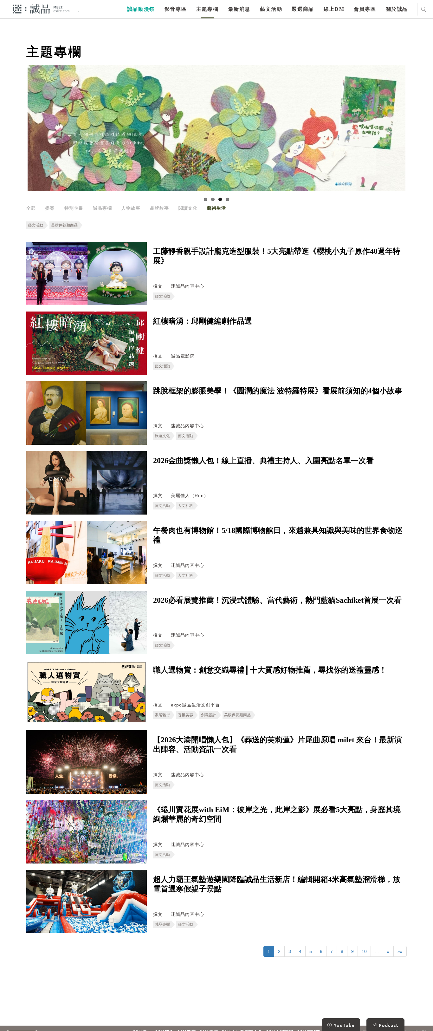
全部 (31, 208)
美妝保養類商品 (64, 225)
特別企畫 (73, 208)
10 (364, 951)
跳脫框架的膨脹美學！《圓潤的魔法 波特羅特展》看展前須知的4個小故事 (277, 391)
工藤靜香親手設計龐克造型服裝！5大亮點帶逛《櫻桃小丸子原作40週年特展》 (276, 256)
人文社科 (185, 505)
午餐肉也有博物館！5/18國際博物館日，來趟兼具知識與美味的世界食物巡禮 (278, 535)
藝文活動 (271, 9)
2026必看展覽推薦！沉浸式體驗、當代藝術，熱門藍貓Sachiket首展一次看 (277, 600)
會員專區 (365, 9)
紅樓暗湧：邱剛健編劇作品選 (202, 321)
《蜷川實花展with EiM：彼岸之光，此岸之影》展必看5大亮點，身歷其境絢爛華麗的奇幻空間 (277, 814)
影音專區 (176, 9)
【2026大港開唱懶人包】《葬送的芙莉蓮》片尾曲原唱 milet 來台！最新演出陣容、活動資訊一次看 (277, 744)
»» (400, 951)
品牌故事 (159, 208)
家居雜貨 (162, 715)
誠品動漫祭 (141, 9)
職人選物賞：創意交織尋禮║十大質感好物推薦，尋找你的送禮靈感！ (270, 670)
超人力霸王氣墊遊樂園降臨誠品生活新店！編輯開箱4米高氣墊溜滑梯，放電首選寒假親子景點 (276, 884)
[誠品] (41, 8)
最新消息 (239, 9)
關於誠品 (397, 9)
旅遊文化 (162, 436)
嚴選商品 (303, 9)
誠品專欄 (102, 208)
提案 (50, 208)
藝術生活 (216, 208)
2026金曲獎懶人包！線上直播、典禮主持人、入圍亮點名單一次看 (263, 460)
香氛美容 (185, 715)
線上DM (334, 9)
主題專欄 (207, 9)
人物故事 (130, 208)
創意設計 (208, 715)
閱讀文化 (187, 208)
